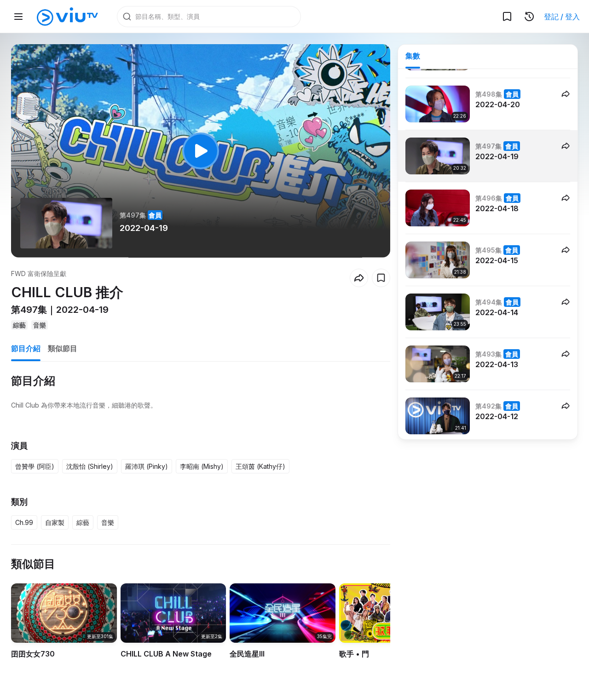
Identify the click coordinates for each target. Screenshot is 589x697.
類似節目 (62, 348)
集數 (412, 55)
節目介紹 (25, 348)
